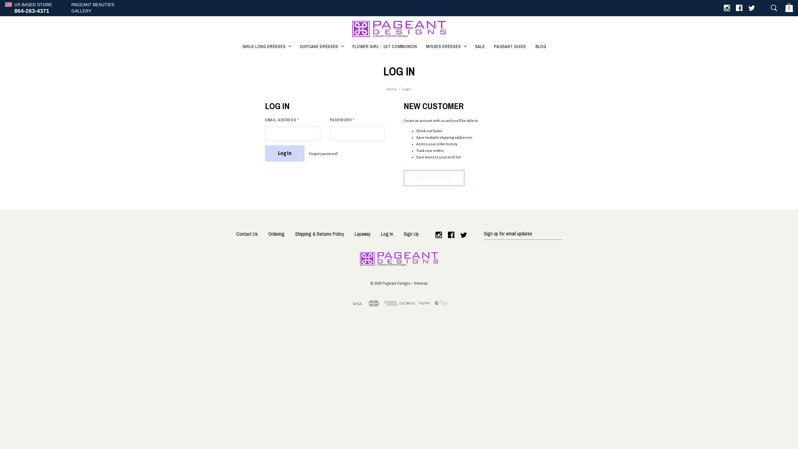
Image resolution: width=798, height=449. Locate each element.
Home (392, 89)
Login (406, 89)
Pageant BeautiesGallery (92, 7)
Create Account (434, 178)
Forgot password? (323, 154)
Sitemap (421, 283)
